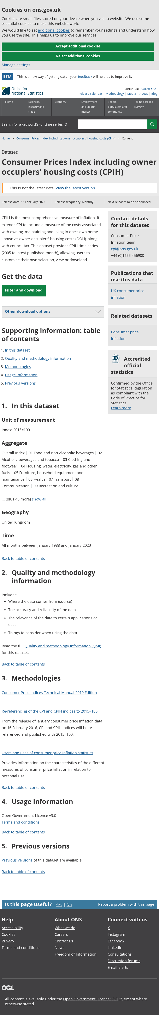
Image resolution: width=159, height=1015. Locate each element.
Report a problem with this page (126, 904)
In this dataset (17, 350)
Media (131, 94)
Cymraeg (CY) (149, 88)
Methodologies (18, 366)
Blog (154, 94)
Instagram (116, 934)
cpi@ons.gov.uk (124, 248)
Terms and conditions (21, 822)
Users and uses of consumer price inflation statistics (47, 752)
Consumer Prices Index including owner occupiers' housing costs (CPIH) (66, 138)
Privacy (8, 940)
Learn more (121, 407)
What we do (65, 927)
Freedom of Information (75, 954)
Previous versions (20, 383)
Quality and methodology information (38, 358)
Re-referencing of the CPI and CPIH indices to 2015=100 (50, 711)
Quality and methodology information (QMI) (63, 645)
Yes (59, 904)
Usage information (21, 374)
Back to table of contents (23, 558)
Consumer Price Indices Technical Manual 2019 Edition (49, 692)
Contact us (64, 940)
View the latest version (75, 187)
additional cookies (54, 30)
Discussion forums (124, 960)
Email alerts (118, 967)
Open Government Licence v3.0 (90, 998)
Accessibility (12, 927)
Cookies (8, 934)
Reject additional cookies (78, 56)
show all (39, 499)
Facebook (116, 940)
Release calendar (90, 94)
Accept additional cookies (77, 46)
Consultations (120, 954)
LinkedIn (115, 947)
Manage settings (16, 64)
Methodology (115, 94)
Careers (61, 934)
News (59, 947)
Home (9, 102)
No (69, 904)
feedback (85, 76)
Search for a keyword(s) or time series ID (34, 124)
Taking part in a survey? (143, 104)
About (144, 94)
